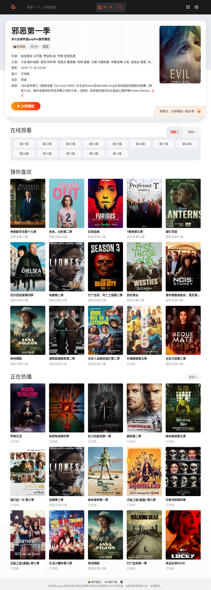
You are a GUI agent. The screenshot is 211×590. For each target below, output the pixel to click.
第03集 (70, 144)
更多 (192, 377)
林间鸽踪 (16, 358)
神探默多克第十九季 (23, 231)
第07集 (163, 144)
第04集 (94, 144)
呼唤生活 (16, 436)
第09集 (24, 153)
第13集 (117, 153)
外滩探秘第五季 (137, 358)
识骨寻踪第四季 (176, 499)
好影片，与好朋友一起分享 (177, 111)
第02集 (47, 144)
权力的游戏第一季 (99, 436)
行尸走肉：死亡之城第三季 (105, 295)
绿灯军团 (171, 231)
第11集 (70, 153)
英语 (24, 79)
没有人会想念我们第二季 (104, 358)
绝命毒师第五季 (176, 436)
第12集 (93, 153)
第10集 (47, 153)
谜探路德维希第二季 (62, 358)
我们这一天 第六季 (22, 499)
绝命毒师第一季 (98, 499)
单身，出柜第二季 (60, 231)
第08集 (187, 144)
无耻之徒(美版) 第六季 (141, 499)
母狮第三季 (56, 295)
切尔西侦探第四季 (21, 295)
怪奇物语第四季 (59, 436)
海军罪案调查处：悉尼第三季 (183, 295)
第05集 (117, 144)
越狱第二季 (134, 436)
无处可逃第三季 (176, 358)
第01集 (24, 144)
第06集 (140, 144)
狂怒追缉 (94, 231)
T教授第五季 (135, 231)
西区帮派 (132, 295)
